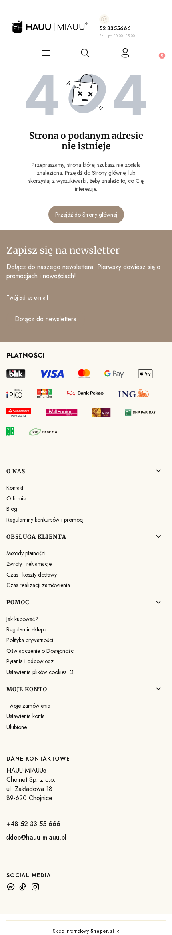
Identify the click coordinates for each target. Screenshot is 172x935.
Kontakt (14, 488)
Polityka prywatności (29, 640)
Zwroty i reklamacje (29, 564)
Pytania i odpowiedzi (30, 661)
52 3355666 (115, 28)
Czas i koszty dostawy (31, 575)
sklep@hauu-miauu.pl (36, 837)
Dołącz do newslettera (45, 319)
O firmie (16, 498)
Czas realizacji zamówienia (38, 585)
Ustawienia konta (25, 716)
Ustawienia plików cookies (37, 672)
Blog (11, 509)
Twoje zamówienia (28, 706)
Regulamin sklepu (26, 629)
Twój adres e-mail (27, 297)
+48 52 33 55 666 (33, 823)
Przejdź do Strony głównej (86, 214)
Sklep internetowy (83, 931)
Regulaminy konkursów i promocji (45, 520)
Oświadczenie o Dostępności (40, 651)
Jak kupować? (22, 619)
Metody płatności (26, 553)
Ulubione (16, 727)
